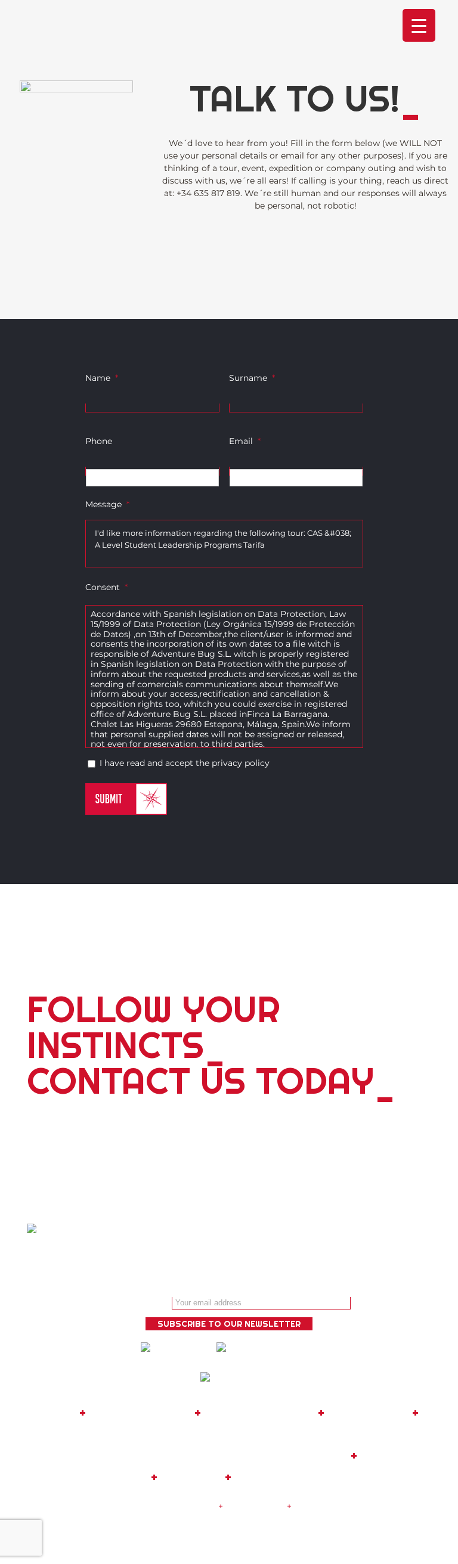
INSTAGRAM (271, 1477)
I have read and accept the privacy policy (185, 763)
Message (107, 504)
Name (101, 378)
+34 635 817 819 (208, 193)
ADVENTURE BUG (140, 1412)
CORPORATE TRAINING (229, 1434)
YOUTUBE (191, 1477)
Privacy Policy (254, 1506)
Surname (252, 378)
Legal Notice (189, 1506)
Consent (106, 587)
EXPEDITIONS (368, 1412)
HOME (57, 1412)
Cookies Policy (324, 1506)
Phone (98, 441)
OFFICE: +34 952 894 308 (107, 1455)
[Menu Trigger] (419, 25)
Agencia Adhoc (260, 1527)
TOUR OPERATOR (259, 1412)
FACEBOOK (395, 1455)
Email (245, 441)
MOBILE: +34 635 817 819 (271, 1455)
